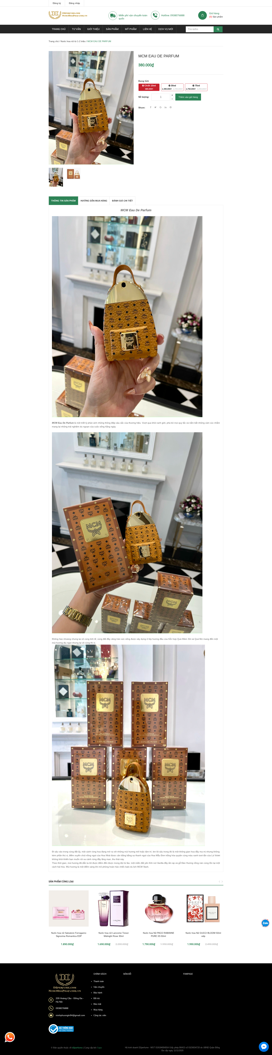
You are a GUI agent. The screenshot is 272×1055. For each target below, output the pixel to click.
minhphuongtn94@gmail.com (70, 1015)
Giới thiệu (93, 29)
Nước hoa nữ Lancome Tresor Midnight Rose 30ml (114, 934)
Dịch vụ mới (165, 29)
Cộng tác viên (100, 1015)
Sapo (99, 1047)
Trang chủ (58, 29)
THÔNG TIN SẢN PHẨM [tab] (63, 200)
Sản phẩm (112, 29)
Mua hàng (98, 1010)
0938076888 (62, 1008)
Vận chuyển (99, 987)
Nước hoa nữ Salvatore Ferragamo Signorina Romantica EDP (68, 934)
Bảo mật (97, 1004)
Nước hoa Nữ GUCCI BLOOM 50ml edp (203, 934)
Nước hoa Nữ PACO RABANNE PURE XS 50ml (158, 934)
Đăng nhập (74, 3)
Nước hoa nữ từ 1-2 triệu (73, 41)
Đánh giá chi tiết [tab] (122, 200)
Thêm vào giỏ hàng (188, 97)
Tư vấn (76, 29)
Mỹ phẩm (130, 29)
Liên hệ (147, 29)
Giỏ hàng (214, 13)
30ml (172, 87)
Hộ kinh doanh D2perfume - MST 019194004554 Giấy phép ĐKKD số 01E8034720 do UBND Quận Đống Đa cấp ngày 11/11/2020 (172, 1049)
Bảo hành (98, 993)
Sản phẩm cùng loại (61, 881)
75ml (196, 87)
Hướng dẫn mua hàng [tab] (94, 200)
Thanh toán (99, 981)
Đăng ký (57, 3)
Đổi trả (96, 998)
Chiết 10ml (150, 87)
